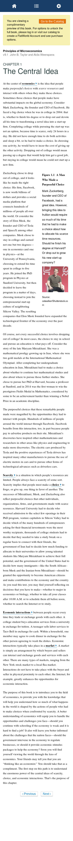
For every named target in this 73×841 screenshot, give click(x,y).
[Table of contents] (36, 6)
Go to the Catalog (52, 21)
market (50, 645)
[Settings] (59, 6)
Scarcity (8, 475)
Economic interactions (16, 612)
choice (55, 484)
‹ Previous (29, 793)
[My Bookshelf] (14, 6)
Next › (47, 793)
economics (28, 83)
